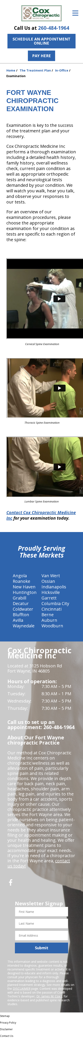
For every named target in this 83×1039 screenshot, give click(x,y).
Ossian (48, 581)
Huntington (25, 592)
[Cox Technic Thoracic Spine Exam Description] (41, 388)
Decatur (21, 603)
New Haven (24, 587)
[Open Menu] (75, 13)
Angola (20, 576)
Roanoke (21, 581)
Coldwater (23, 609)
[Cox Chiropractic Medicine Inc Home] (41, 13)
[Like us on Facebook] (10, 884)
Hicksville (51, 592)
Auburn (49, 620)
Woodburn (52, 626)
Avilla (18, 620)
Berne (48, 614)
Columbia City (55, 603)
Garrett (49, 598)
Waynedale (23, 626)
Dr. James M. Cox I (49, 996)
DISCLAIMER (21, 989)
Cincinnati (52, 609)
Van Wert (51, 576)
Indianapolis (54, 587)
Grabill (19, 598)
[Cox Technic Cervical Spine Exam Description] (41, 299)
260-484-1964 (53, 28)
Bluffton (21, 614)
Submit (41, 947)
